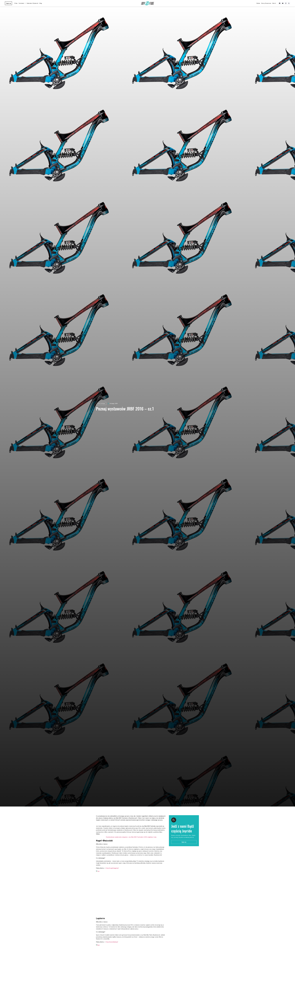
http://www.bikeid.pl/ (112, 942)
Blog (40, 3)
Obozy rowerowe (266, 3)
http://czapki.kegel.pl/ (112, 868)
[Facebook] (279, 3)
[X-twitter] (289, 3)
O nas (15, 3)
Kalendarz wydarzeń (32, 3)
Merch (274, 3)
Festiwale (21, 3)
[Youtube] (282, 3)
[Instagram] (286, 3)
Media (258, 3)
